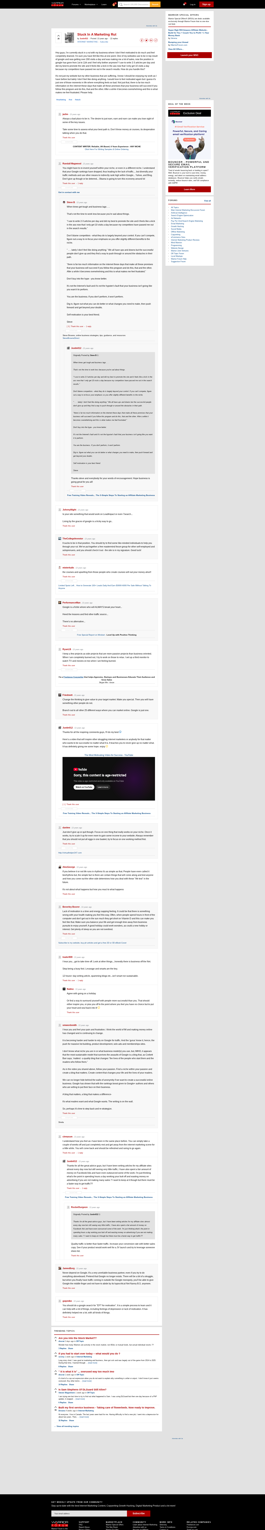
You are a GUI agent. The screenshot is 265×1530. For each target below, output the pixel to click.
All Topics (175, 207)
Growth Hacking (177, 226)
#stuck (77, 100)
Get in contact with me (69, 192)
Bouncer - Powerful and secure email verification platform (188, 164)
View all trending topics (66, 1426)
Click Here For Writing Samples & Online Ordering (106, 149)
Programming (176, 245)
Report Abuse (84, 1527)
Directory (163, 1525)
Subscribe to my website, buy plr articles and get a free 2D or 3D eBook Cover (92, 943)
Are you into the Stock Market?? (78, 1338)
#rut (70, 100)
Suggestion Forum (178, 261)
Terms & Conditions (167, 1527)
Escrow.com (192, 1527)
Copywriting (175, 235)
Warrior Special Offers (115, 1525)
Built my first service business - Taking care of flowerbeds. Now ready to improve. (107, 1407)
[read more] (92, 1363)
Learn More (189, 189)
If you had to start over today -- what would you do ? (89, 1353)
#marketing (61, 100)
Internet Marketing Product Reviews (185, 240)
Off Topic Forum (177, 253)
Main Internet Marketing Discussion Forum (188, 210)
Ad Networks (176, 218)
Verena (174, 38)
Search (155, 4)
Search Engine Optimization (182, 215)
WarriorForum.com (179, 45)
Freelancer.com (193, 1525)
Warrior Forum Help (178, 259)
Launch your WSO (189, 55)
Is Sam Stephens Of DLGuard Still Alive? (82, 1389)
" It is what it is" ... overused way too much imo (86, 1371)
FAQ (80, 1525)
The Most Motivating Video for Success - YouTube (108, 755)
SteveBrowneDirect (71, 338)
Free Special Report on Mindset (91, 635)
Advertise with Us (151, 26)
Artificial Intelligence (179, 213)
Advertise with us (140, 1527)
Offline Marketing (178, 232)
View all (207, 201)
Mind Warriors (176, 243)
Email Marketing (177, 224)
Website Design (177, 248)
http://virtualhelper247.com (70, 853)
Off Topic (80, 1341)
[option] (189, 151)
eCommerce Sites (178, 237)
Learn (104, 4)
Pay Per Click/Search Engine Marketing (187, 221)
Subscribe (104, 42)
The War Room (112, 1527)
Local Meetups (177, 256)
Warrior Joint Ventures (180, 251)
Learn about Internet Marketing (145, 1525)
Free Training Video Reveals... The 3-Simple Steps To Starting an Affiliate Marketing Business (111, 495)
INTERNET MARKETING (87, 42)
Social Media (176, 229)
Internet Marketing (84, 1357)
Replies (62, 1348)
